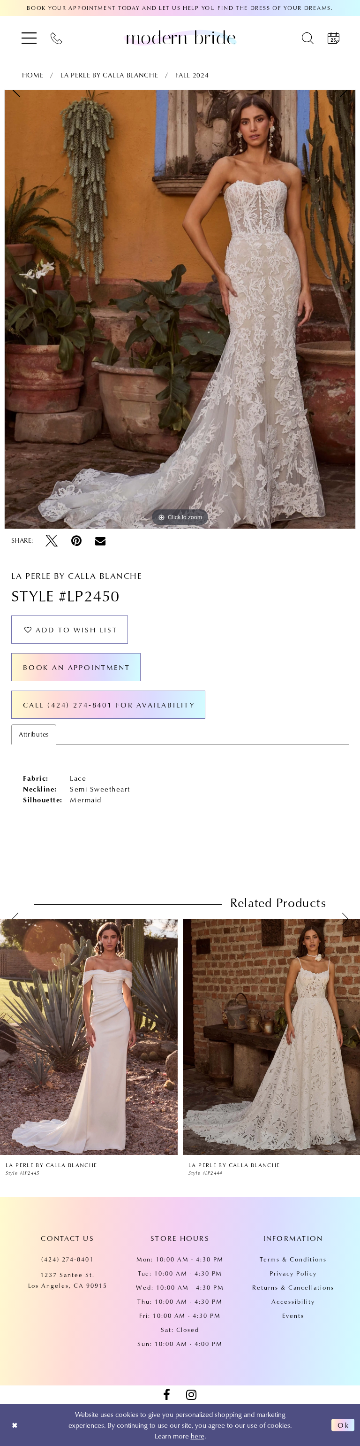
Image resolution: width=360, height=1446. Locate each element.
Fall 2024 (192, 75)
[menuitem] (29, 37)
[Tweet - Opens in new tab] (51, 541)
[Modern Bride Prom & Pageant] (180, 37)
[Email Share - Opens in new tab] (100, 541)
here (197, 1436)
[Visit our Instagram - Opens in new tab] (191, 1395)
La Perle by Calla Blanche (109, 75)
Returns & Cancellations (293, 1287)
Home (33, 75)
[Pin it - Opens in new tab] (76, 541)
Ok (344, 1425)
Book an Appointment (76, 667)
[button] (29, 37)
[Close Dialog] (15, 1425)
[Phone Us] (56, 37)
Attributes (34, 734)
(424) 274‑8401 (67, 1259)
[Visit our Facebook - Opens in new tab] (166, 1395)
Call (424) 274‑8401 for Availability (109, 705)
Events (293, 1315)
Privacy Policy (293, 1273)
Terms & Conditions (293, 1259)
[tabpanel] (180, 309)
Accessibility (293, 1301)
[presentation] (89, 1037)
